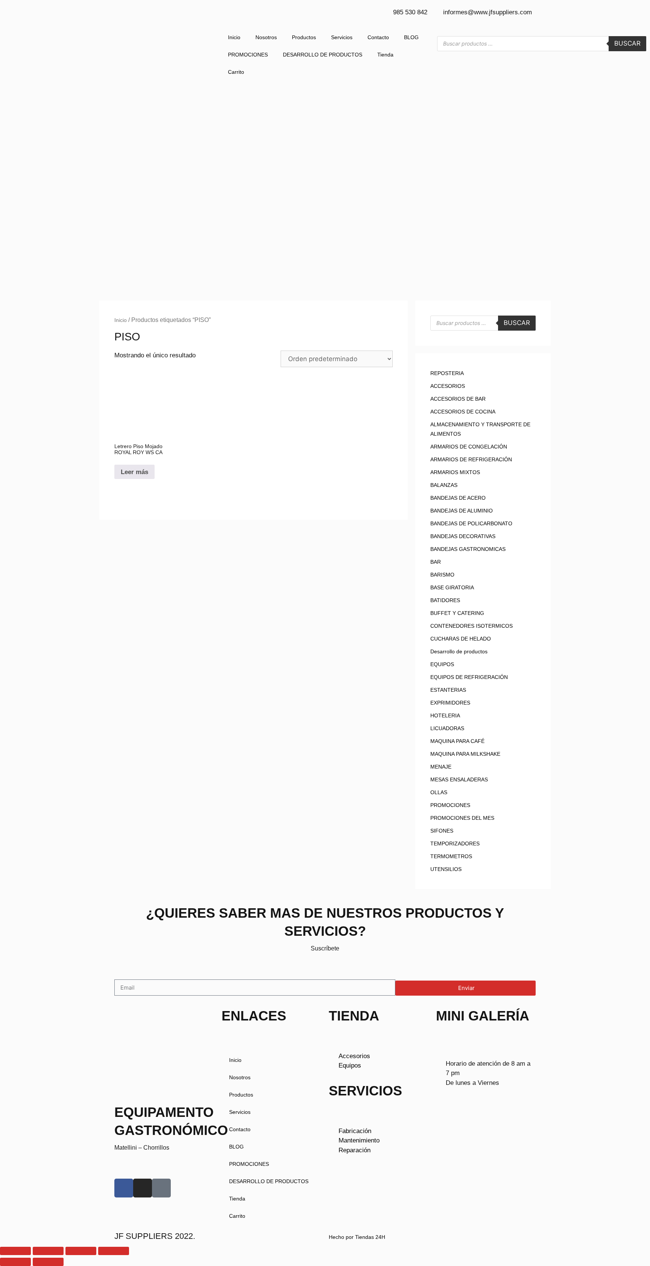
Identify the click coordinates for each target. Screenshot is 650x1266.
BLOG (411, 37)
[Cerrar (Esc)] (113, 1251)
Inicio (234, 37)
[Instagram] (142, 1188)
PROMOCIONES (248, 55)
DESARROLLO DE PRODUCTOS (322, 55)
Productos (304, 37)
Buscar (627, 43)
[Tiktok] (161, 1188)
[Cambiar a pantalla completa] (48, 1251)
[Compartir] (80, 1251)
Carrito (236, 72)
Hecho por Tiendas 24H (357, 1237)
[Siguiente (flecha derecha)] (48, 1262)
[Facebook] (123, 1188)
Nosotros (266, 37)
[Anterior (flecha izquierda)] (15, 1262)
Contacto (378, 37)
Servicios (341, 37)
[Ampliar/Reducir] (15, 1251)
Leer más (134, 472)
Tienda (385, 55)
